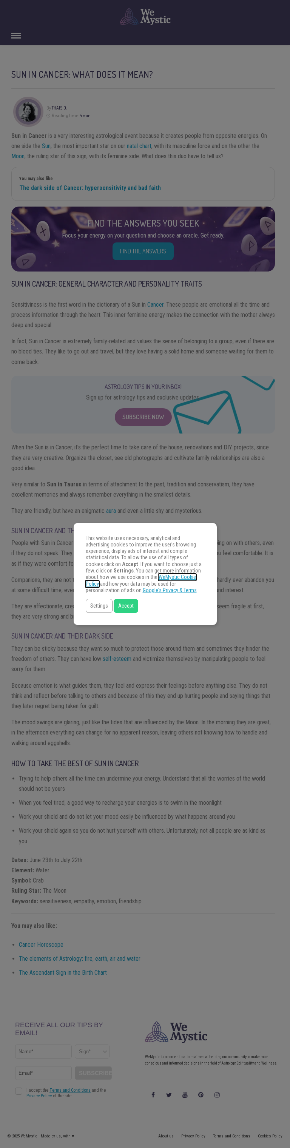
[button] (99, 606)
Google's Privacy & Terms (170, 590)
